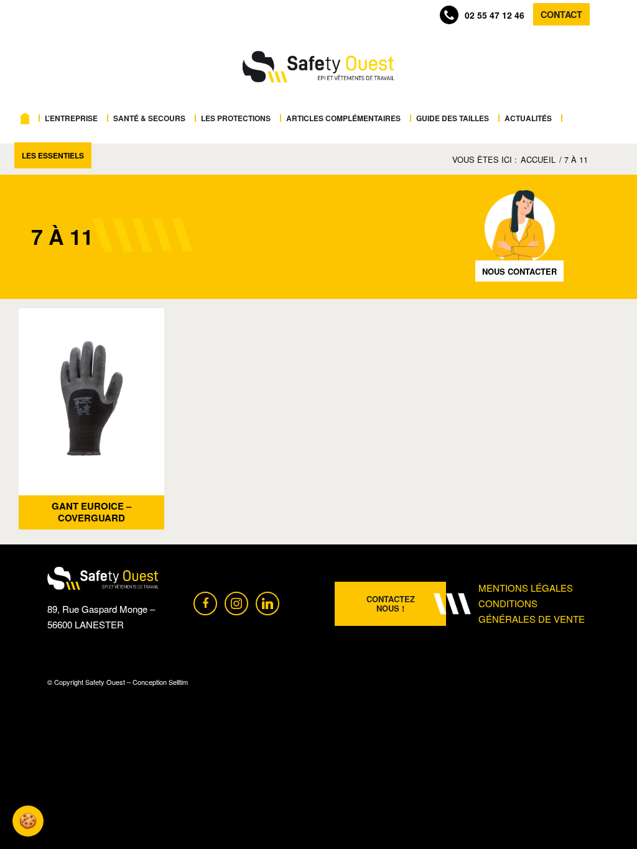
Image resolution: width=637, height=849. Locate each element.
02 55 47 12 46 (494, 15)
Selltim (178, 682)
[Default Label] (267, 601)
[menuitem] (28, 118)
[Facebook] (205, 601)
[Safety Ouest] (318, 67)
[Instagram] (236, 601)
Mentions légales (525, 587)
